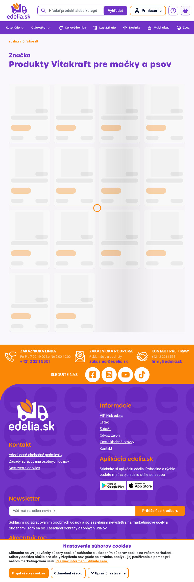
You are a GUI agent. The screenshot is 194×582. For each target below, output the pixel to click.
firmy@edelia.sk (167, 361)
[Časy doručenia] (173, 10)
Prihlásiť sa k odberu (160, 511)
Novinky (134, 28)
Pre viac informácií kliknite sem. (82, 561)
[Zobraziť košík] (185, 10)
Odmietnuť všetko (68, 573)
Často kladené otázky (117, 442)
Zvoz (186, 28)
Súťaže (105, 429)
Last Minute (107, 28)
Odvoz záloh (110, 435)
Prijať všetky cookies (29, 573)
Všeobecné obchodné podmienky (35, 455)
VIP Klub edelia (111, 415)
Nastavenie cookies (24, 468)
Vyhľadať (115, 11)
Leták (104, 422)
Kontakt (106, 448)
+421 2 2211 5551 (164, 357)
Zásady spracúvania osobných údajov (39, 461)
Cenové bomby (75, 28)
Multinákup (161, 28)
